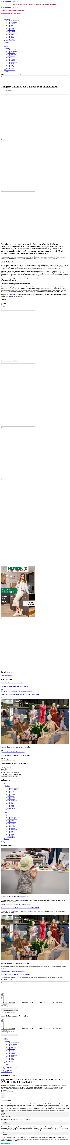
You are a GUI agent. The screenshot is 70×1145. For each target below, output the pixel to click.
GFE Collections (12, 22)
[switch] (1, 1123)
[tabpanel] (35, 1119)
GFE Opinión (11, 30)
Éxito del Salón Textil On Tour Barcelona (15, 755)
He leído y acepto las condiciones (10, 772)
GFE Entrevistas (12, 25)
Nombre (3, 769)
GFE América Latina (13, 20)
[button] (34, 303)
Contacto (6, 42)
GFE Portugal (11, 31)
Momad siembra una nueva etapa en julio (15, 747)
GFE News (11, 28)
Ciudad (3, 771)
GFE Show (11, 34)
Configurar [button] (4, 1092)
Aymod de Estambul (15, 294)
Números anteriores (9, 40)
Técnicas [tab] (3, 1113)
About (6, 17)
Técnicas (5, 1115)
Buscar (2, 74)
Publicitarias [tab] (4, 1122)
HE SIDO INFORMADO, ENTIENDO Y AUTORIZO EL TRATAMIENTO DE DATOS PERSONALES (32, 1002)
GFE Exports (11, 27)
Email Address (5, 767)
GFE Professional (12, 33)
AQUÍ (48, 1087)
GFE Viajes (11, 39)
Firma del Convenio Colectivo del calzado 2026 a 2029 (20, 694)
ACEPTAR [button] (10, 1092)
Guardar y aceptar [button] (5, 1143)
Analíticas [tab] (3, 1133)
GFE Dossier (11, 23)
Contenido (7, 19)
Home (5, 16)
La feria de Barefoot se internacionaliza (14, 686)
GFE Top (10, 36)
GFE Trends (11, 37)
